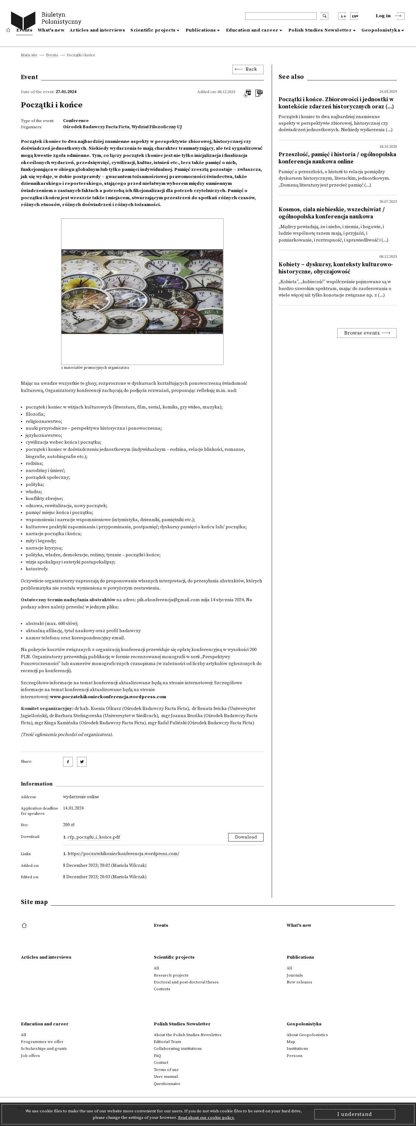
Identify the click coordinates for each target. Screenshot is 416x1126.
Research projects (171, 975)
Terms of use (166, 1069)
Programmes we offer (42, 1041)
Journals (295, 975)
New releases (299, 982)
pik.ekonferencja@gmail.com (168, 600)
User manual (166, 1076)
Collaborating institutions (178, 1048)
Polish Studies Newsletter (320, 30)
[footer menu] (25, 926)
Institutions (297, 1048)
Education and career (252, 30)
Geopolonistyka (380, 30)
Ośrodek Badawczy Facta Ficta (96, 127)
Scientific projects (153, 30)
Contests (162, 989)
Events (24, 30)
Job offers (30, 1055)
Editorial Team (167, 1041)
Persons (295, 1055)
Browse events (362, 333)
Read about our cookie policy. (206, 1117)
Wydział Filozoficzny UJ (157, 127)
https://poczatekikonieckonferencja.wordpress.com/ (123, 854)
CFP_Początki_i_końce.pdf (94, 837)
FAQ (157, 1055)
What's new (51, 30)
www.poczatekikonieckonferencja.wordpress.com (108, 697)
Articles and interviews (97, 30)
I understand (354, 1114)
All (156, 968)
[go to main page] (47, 22)
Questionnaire (167, 1083)
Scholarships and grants (44, 1048)
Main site (29, 55)
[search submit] (324, 16)
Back (251, 69)
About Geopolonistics (307, 1034)
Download (246, 837)
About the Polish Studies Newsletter (188, 1034)
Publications (201, 30)
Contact (161, 1062)
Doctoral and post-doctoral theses (186, 982)
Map (291, 1041)
